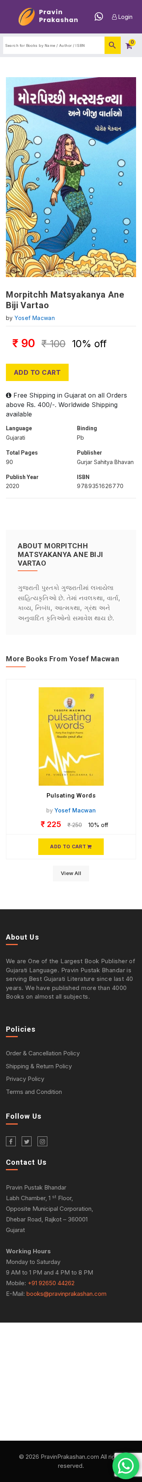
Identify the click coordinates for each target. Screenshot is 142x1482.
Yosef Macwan (35, 318)
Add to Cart (37, 372)
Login (125, 16)
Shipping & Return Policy (39, 1066)
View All (71, 873)
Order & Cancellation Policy (43, 1053)
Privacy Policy (25, 1078)
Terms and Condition (34, 1091)
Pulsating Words (71, 795)
